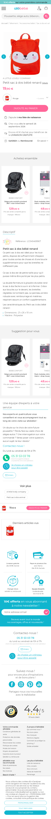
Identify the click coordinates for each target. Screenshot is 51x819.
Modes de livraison (9, 748)
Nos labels (6, 768)
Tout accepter (25, 813)
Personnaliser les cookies (12, 743)
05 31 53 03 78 (38, 594)
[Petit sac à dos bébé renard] (10, 530)
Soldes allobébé (32, 746)
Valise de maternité (34, 772)
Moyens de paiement (10, 751)
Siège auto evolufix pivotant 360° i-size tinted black (15, 202)
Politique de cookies (10, 746)
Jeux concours (32, 769)
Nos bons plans (32, 732)
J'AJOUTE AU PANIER (38, 508)
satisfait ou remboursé (13, 590)
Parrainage (31, 774)
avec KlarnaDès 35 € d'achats (38, 566)
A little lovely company (17, 78)
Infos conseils (32, 766)
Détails (45, 83)
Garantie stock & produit (12, 754)
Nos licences (7, 771)
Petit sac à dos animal (16, 497)
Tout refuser (25, 808)
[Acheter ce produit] (26, 193)
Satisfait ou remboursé (11, 757)
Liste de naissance (33, 763)
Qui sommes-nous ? (34, 729)
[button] (3, 56)
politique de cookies (35, 798)
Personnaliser (25, 803)
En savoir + (42, 141)
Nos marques (32, 735)
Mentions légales (33, 738)
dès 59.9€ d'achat (12, 565)
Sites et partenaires (10, 765)
